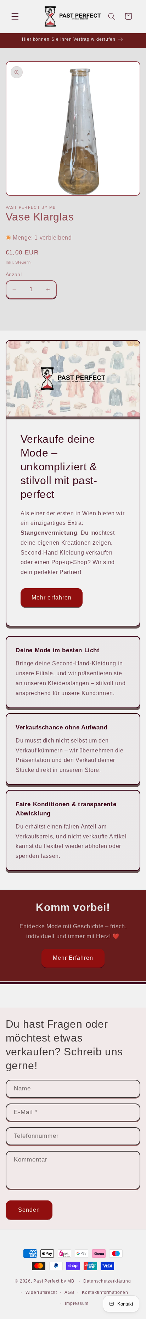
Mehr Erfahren (73, 958)
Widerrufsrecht (41, 1292)
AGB (69, 1292)
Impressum (77, 1303)
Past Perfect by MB (53, 1281)
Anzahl (14, 274)
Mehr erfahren (52, 598)
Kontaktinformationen (105, 1292)
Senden (29, 1210)
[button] (15, 16)
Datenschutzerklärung (107, 1281)
